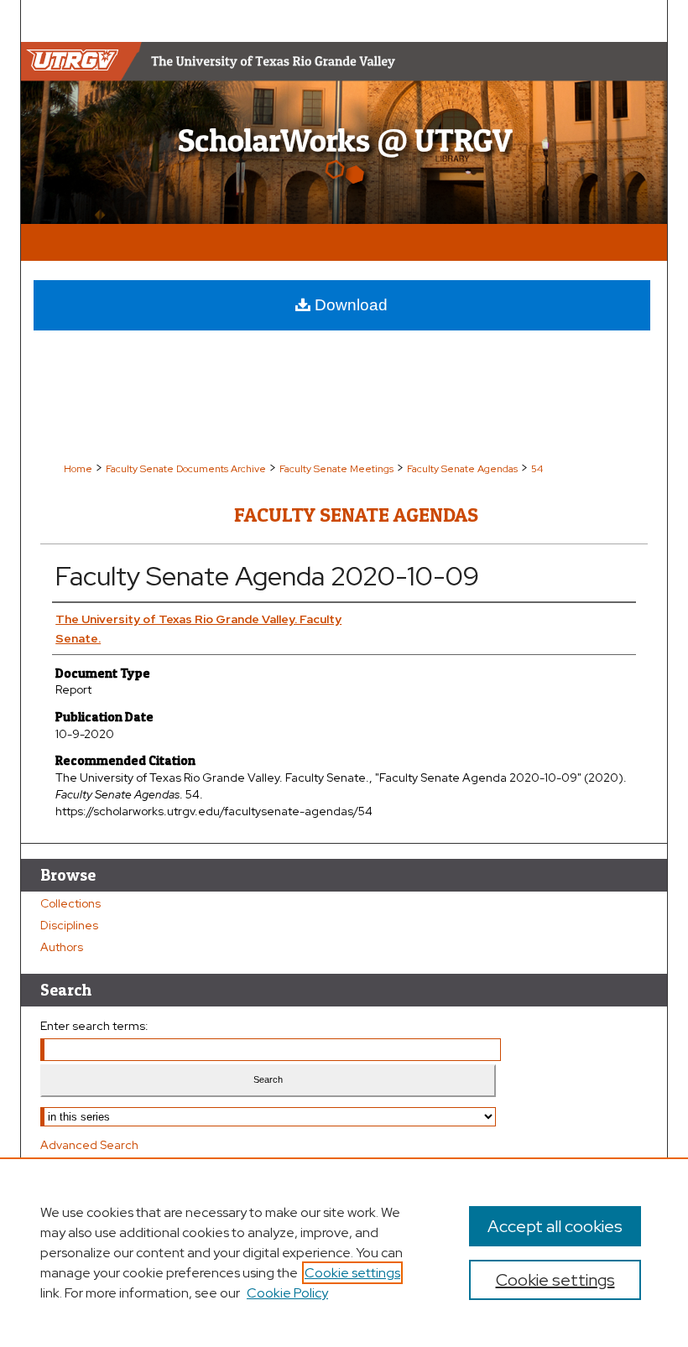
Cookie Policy (287, 1293)
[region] (344, 1252)
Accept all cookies (555, 1226)
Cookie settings (352, 1273)
